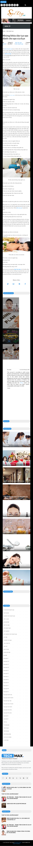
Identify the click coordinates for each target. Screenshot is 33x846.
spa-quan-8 (6, 688)
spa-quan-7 (6, 685)
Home (4, 31)
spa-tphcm (5, 718)
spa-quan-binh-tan (7, 694)
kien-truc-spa (6, 625)
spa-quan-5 (6, 679)
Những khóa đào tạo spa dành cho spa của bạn (16, 444)
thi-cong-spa (6, 724)
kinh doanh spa (8, 48)
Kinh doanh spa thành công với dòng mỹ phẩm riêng (16, 514)
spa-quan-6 (6, 682)
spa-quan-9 (6, 691)
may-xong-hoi (6, 643)
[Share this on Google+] (14, 284)
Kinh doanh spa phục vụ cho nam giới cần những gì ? (16, 497)
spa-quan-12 (6, 667)
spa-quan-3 (6, 673)
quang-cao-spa (6, 652)
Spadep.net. (18, 842)
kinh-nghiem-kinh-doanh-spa (10, 634)
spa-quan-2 (6, 670)
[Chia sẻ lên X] (8, 284)
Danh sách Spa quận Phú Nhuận (14, 481)
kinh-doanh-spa (10, 31)
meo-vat (5, 646)
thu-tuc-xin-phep (7, 737)
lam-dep (5, 637)
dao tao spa (17, 269)
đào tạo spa (8, 53)
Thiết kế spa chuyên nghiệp (10, 794)
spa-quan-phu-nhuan (8, 703)
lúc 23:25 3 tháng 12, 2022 (24, 369)
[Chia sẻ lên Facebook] (25, 284)
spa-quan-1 (5, 658)
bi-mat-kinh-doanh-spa (8, 609)
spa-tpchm (5, 715)
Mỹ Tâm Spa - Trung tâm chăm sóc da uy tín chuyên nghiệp (16, 463)
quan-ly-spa (6, 649)
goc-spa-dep (6, 622)
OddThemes (16, 843)
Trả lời (9, 388)
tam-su (5, 721)
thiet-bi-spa (6, 728)
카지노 (21, 382)
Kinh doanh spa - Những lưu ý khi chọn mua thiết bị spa (16, 548)
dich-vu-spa (6, 618)
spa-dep (5, 655)
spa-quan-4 (6, 676)
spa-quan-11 (6, 664)
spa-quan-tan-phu (7, 709)
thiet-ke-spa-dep (7, 734)
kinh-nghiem (6, 631)
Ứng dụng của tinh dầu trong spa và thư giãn (16, 531)
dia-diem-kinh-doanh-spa (9, 615)
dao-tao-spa (18, 42)
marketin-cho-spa (7, 640)
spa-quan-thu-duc (7, 712)
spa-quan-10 (6, 661)
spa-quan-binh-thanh (8, 697)
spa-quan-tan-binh (7, 706)
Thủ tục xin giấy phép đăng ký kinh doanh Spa (15, 565)
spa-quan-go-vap (7, 700)
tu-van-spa (5, 740)
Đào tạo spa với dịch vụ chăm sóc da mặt (16, 582)
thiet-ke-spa (6, 731)
